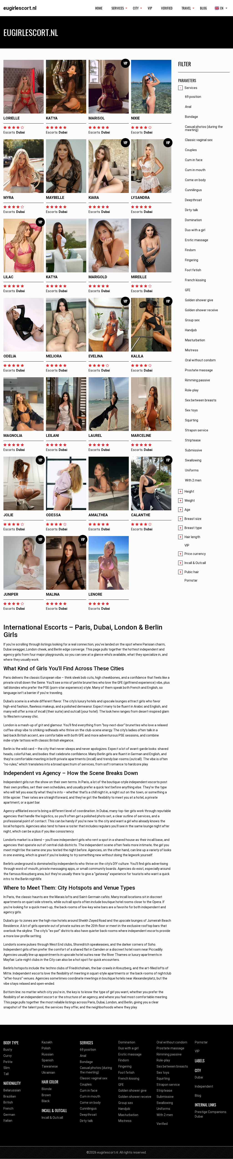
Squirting (163, 1078)
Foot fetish (126, 1072)
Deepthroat (88, 1114)
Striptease (164, 1090)
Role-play (163, 1060)
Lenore (95, 594)
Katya (52, 118)
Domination (126, 1042)
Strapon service (168, 1084)
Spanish (47, 1060)
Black (46, 1101)
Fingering (125, 1066)
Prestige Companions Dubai (210, 1114)
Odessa (53, 515)
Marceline (141, 435)
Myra (8, 197)
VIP (150, 7)
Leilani (52, 435)
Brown (46, 1095)
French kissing (128, 1078)
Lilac (8, 277)
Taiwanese (50, 1066)
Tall (6, 1074)
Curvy (7, 1056)
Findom (123, 1060)
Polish (46, 1048)
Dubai (199, 1077)
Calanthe (140, 515)
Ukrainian (48, 1072)
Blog (203, 7)
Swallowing (165, 1103)
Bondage (86, 1062)
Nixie (135, 118)
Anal (83, 1056)
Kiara (94, 197)
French (8, 1108)
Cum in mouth (90, 1096)
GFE (121, 1084)
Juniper (10, 594)
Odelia (9, 356)
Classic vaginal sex (93, 1078)
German (9, 1114)
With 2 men (165, 1115)
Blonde (47, 1089)
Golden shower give (132, 1090)
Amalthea (98, 515)
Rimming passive (169, 1054)
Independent (204, 1086)
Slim (6, 1068)
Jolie (8, 515)
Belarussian (12, 1090)
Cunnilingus (88, 1108)
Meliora (54, 356)
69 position (88, 1049)
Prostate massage (170, 1048)
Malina (53, 594)
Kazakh (47, 1042)
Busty (7, 1049)
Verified (166, 7)
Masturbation (128, 1115)
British (8, 1102)
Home (98, 7)
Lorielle (11, 118)
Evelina (96, 356)
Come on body (90, 1102)
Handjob (124, 1109)
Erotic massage (130, 1054)
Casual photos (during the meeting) (96, 1070)
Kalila (137, 356)
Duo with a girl (128, 1048)
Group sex (125, 1103)
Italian (7, 1120)
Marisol (97, 118)
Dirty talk (86, 1121)
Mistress (125, 1121)
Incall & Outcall (52, 1117)
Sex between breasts (172, 1066)
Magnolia (12, 435)
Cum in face (88, 1090)
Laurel (95, 435)
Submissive (165, 1096)
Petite (8, 1062)
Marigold (98, 277)
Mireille (139, 277)
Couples (86, 1084)
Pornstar (191, 580)
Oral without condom (172, 1042)
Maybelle (55, 197)
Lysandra (140, 197)
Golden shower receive (134, 1096)
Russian (47, 1054)
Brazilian (9, 1096)
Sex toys (163, 1072)
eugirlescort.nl (19, 8)
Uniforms (163, 1109)
